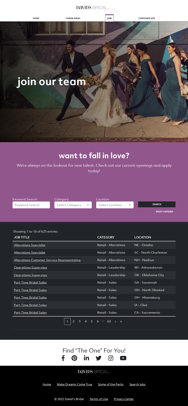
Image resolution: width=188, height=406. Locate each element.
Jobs (109, 18)
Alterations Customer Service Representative (47, 260)
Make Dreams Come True (74, 384)
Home (36, 18)
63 (109, 321)
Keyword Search (24, 199)
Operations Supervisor (30, 267)
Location (102, 199)
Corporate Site (146, 18)
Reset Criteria (164, 211)
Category (61, 199)
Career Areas (73, 18)
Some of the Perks (111, 384)
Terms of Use (99, 399)
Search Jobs (137, 384)
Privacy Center (124, 399)
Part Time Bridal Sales (30, 282)
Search (157, 204)
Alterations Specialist (29, 245)
